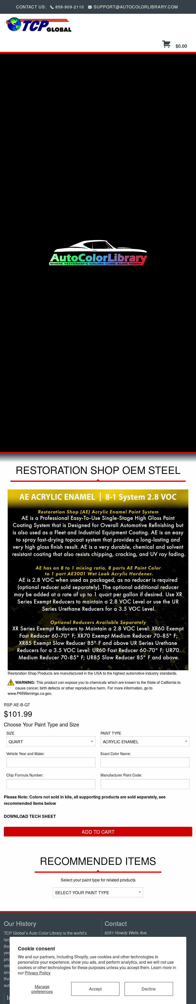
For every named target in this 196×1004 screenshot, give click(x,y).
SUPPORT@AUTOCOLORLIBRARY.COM (136, 7)
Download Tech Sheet (30, 816)
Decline (149, 989)
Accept (95, 989)
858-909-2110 (69, 7)
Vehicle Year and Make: (25, 753)
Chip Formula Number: (24, 775)
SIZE (10, 733)
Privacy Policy (38, 973)
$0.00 (180, 46)
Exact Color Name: (116, 753)
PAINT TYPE (111, 733)
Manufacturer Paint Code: (121, 775)
